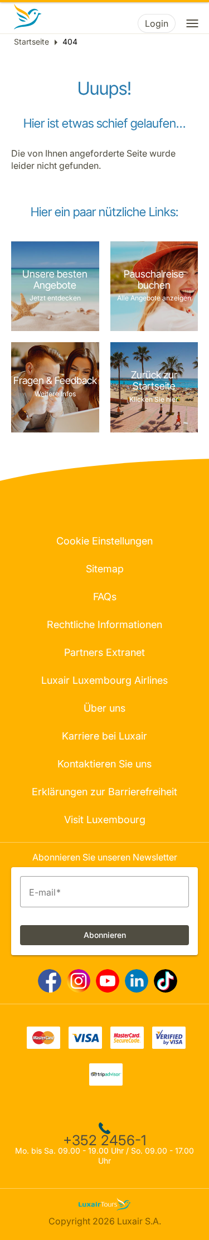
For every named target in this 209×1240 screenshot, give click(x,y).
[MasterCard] (43, 1045)
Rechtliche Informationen (104, 624)
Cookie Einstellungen (104, 541)
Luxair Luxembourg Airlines (104, 680)
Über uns (104, 708)
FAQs (104, 596)
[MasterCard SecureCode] (127, 1045)
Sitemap (105, 569)
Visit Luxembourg (104, 819)
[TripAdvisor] (106, 1082)
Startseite (31, 41)
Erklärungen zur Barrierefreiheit (104, 792)
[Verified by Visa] (169, 1045)
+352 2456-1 (104, 1140)
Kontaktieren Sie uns (104, 764)
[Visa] (85, 1045)
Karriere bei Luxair (104, 736)
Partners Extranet (104, 652)
